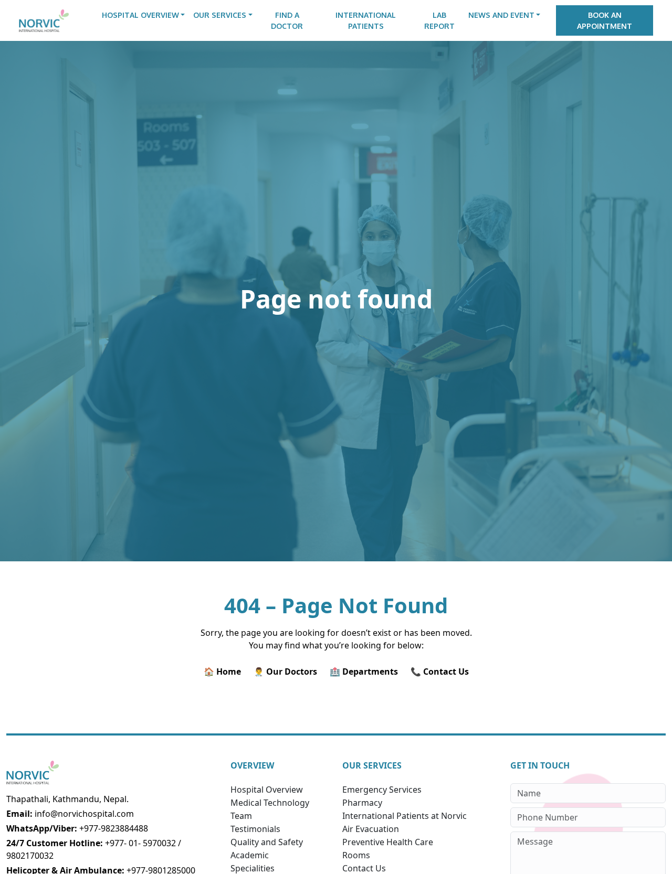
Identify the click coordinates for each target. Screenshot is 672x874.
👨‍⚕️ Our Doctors (285, 671)
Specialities (252, 868)
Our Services (219, 14)
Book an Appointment (604, 20)
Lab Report (439, 20)
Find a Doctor (287, 20)
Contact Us (364, 868)
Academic (249, 855)
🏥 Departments (364, 671)
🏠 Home (222, 671)
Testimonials (255, 829)
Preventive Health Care (387, 842)
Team (241, 816)
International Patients (365, 20)
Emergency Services (382, 789)
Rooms (356, 855)
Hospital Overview (140, 14)
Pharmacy (362, 802)
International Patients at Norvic (404, 816)
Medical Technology (269, 802)
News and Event (501, 14)
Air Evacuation (370, 829)
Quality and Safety (266, 842)
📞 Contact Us (440, 671)
